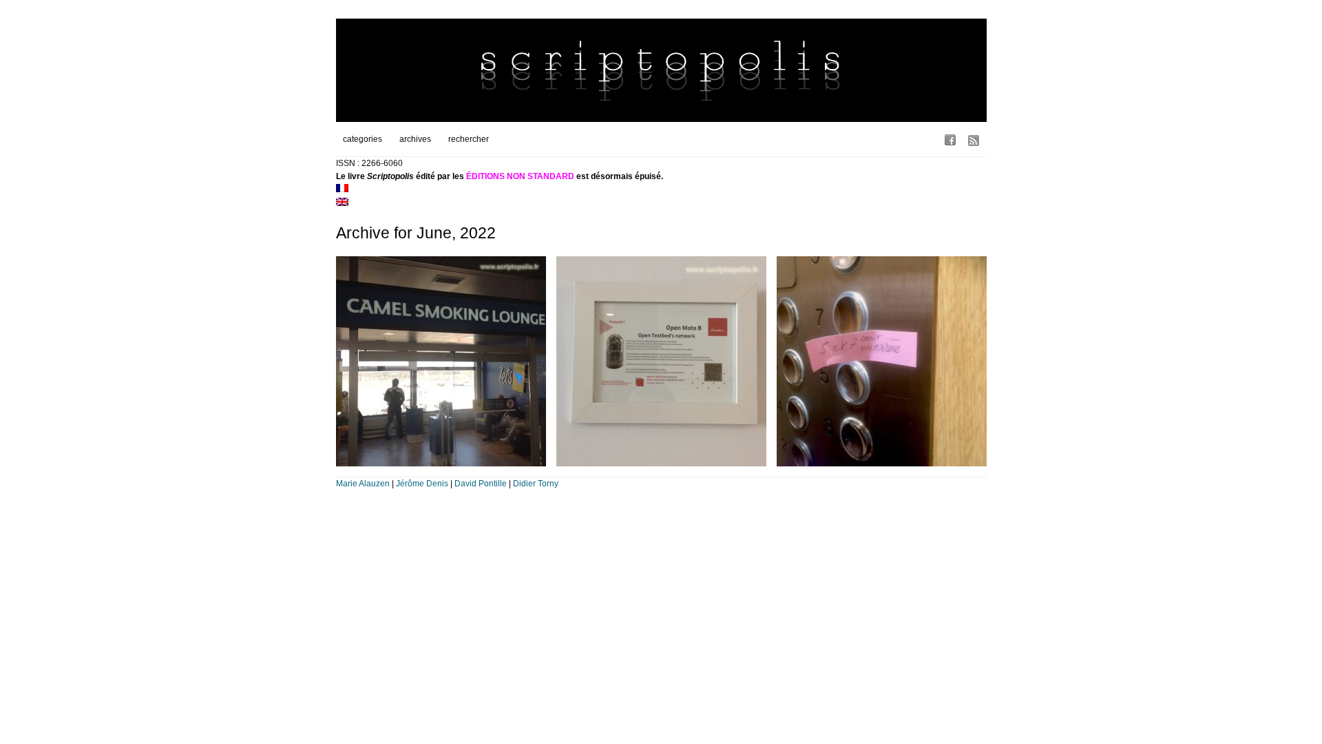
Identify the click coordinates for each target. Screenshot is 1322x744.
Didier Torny (535, 483)
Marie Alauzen (363, 483)
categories (362, 139)
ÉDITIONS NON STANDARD (520, 176)
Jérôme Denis (422, 483)
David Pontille (480, 483)
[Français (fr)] (342, 189)
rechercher (468, 139)
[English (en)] (342, 203)
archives (415, 139)
